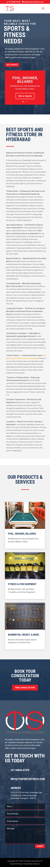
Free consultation (25, 687)
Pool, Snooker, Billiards (25, 80)
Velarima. (36, 864)
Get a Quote (12, 65)
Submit (40, 846)
